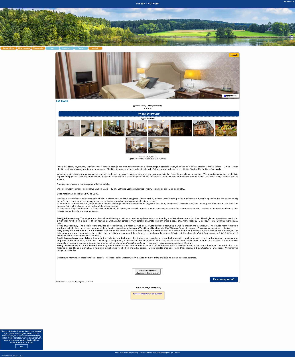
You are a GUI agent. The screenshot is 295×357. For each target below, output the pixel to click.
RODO (30, 342)
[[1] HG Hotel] (147, 75)
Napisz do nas (174, 352)
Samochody (66, 48)
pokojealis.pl (289, 1)
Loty (52, 48)
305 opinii (155, 159)
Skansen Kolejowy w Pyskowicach (147, 294)
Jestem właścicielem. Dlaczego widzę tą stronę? (147, 272)
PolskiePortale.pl (17, 356)
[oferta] (225, 96)
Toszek (234, 55)
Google (38, 331)
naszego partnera (187, 257)
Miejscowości (38, 48)
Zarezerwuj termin (224, 279)
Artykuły (95, 48)
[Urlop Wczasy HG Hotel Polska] (69, 136)
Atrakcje (81, 48)
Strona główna (8, 48)
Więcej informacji (149, 113)
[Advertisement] (147, 328)
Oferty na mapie (24, 48)
